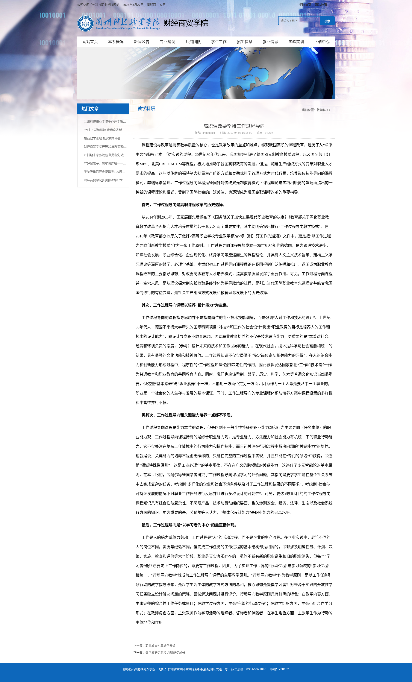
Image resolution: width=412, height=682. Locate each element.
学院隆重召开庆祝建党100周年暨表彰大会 (112, 171)
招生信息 (244, 42)
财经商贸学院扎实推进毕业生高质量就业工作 (114, 180)
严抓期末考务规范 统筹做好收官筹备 (108, 155)
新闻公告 (141, 42)
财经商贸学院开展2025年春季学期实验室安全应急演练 (120, 146)
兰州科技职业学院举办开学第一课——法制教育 (115, 121)
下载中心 (322, 42)
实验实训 (296, 42)
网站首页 (90, 42)
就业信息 (270, 42)
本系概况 (116, 42)
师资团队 (193, 42)
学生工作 (219, 42)
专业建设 (167, 42)
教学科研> (323, 110)
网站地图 (321, 4)
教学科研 (146, 108)
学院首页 (305, 4)
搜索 (327, 21)
